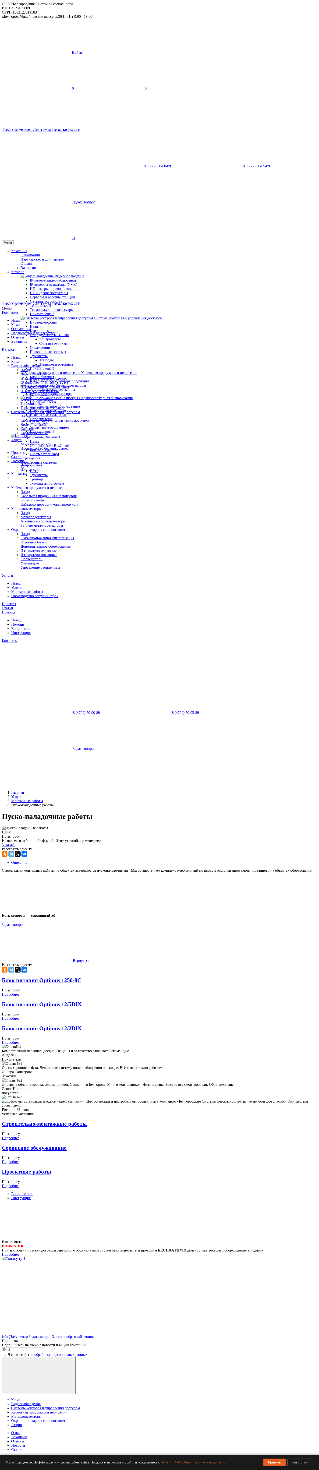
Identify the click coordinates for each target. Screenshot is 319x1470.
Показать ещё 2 (42, 314)
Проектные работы (26, 1172)
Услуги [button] (16, 440)
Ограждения (40, 347)
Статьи (7, 608)
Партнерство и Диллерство (42, 259)
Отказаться (300, 1462)
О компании (30, 255)
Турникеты (29, 467)
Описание (19, 862)
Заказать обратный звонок (73, 1337)
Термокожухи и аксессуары (52, 310)
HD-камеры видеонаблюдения (45, 387)
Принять (274, 1462)
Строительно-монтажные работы (44, 1124)
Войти (77, 52)
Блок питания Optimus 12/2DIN (42, 1028)
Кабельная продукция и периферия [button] (109, 373)
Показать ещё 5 (42, 368)
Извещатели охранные (39, 551)
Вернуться (80, 960)
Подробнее (10, 994)
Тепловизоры (31, 403)
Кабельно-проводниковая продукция (50, 504)
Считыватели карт (54, 343)
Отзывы (17, 337)
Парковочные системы (48, 352)
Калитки (37, 326)
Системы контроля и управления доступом (45, 412)
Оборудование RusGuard (40, 437)
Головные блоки (43, 402)
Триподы (46, 360)
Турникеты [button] (39, 356)
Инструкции (21, 633)
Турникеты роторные (56, 364)
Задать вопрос (13, 925)
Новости (18, 1445)
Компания (10, 312)
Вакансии (19, 341)
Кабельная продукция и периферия (39, 488)
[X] (18, 854)
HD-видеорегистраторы (40, 391)
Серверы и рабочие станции (52, 297)
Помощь (8, 612)
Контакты (19, 474)
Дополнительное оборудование (46, 546)
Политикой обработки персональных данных (192, 1462)
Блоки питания (33, 500)
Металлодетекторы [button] (71, 385)
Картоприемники (44, 331)
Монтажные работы (27, 592)
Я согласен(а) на (47, 1355)
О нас (15, 1433)
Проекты (18, 453)
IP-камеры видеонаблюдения (44, 378)
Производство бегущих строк (34, 596)
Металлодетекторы (26, 509)
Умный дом (30, 563)
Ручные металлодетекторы (42, 525)
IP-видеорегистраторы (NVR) (44, 382)
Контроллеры (50, 339)
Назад (16, 320)
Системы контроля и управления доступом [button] (128, 318)
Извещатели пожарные (48, 415)
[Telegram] (11, 854)
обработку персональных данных (61, 1355)
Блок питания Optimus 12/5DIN (42, 1004)
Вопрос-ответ (22, 629)
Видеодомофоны (43, 322)
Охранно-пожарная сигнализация (38, 530)
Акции (16, 1425)
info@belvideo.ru (15, 1337)
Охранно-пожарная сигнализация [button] (106, 398)
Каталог (8, 349)
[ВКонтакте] (24, 854)
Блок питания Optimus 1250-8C (41, 980)
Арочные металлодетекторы (43, 521)
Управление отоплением (49, 427)
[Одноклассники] (4, 854)
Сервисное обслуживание (34, 1148)
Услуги (7, 575)
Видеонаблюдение (26, 366)
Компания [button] (19, 251)
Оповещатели (32, 559)
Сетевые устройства (37, 399)
